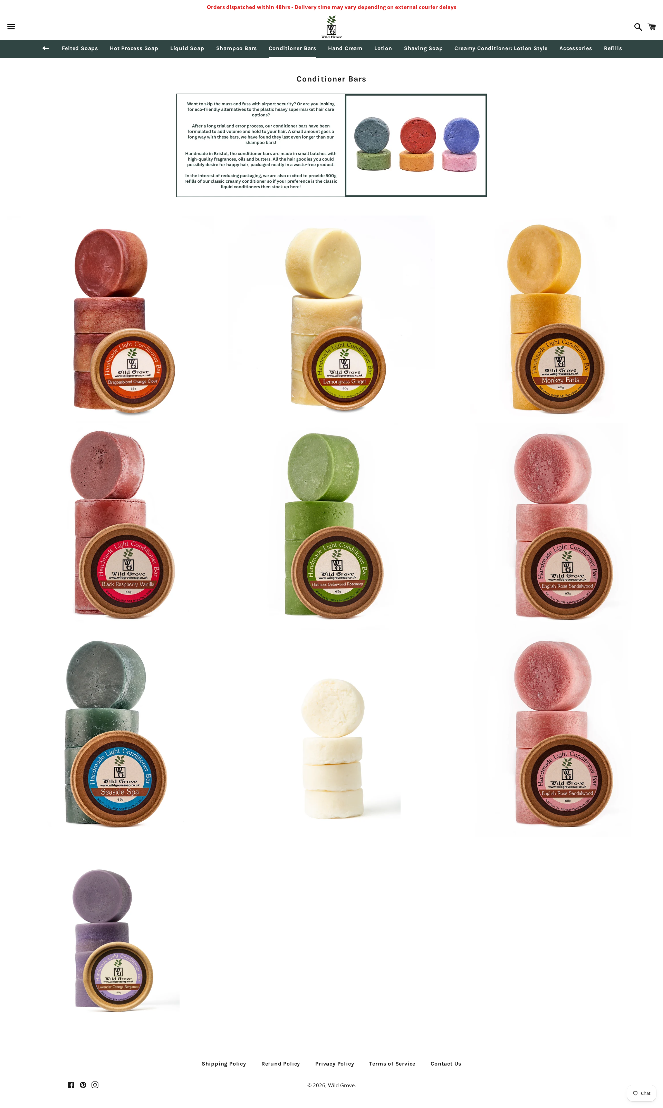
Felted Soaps (80, 48)
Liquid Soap (187, 48)
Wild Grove (341, 1085)
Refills (613, 48)
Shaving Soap (423, 48)
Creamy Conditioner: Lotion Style (501, 48)
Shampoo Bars (236, 48)
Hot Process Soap (134, 48)
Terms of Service (392, 1063)
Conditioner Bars (292, 48)
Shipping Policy (224, 1063)
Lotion (383, 48)
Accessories (575, 48)
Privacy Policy (334, 1063)
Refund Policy (280, 1063)
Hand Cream (345, 48)
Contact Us (446, 1063)
